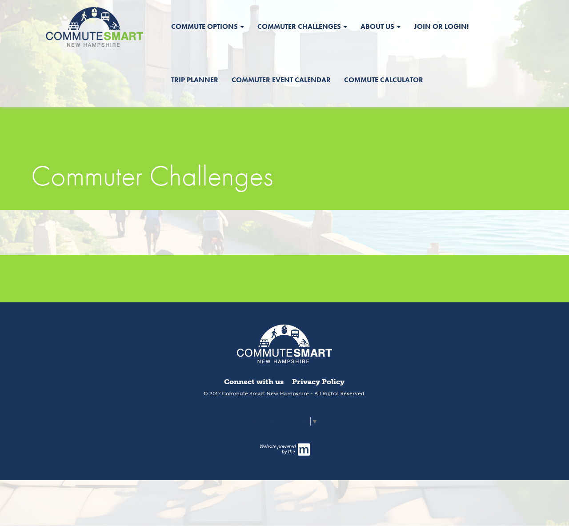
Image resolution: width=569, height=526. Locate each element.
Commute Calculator (383, 79)
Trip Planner (194, 79)
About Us (378, 26)
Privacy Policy (318, 381)
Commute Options (205, 26)
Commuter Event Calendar (281, 79)
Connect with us (254, 381)
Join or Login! (441, 26)
